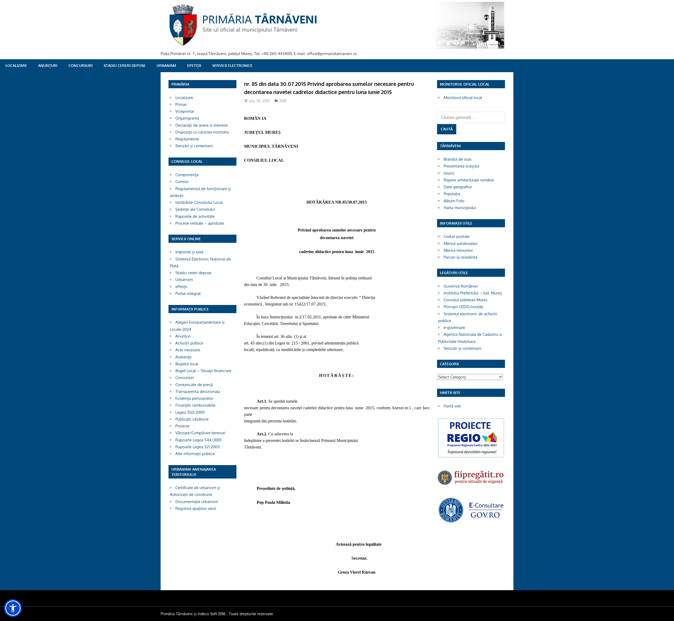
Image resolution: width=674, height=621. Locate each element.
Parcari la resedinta (460, 257)
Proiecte (182, 425)
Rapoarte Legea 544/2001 (198, 439)
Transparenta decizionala (197, 391)
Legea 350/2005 (190, 412)
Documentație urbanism (196, 501)
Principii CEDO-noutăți (463, 306)
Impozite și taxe (189, 251)
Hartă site (452, 405)
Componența (187, 174)
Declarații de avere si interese (201, 125)
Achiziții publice (189, 343)
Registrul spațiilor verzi (195, 508)
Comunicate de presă (194, 384)
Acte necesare (187, 349)
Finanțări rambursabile (195, 405)
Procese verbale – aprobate (199, 223)
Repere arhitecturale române (469, 180)
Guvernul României (461, 286)
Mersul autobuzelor (461, 243)
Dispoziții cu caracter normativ (202, 132)
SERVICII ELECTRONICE (232, 65)
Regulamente (187, 138)
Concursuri (80, 65)
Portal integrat (188, 293)
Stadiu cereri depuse (125, 65)
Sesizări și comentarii (194, 145)
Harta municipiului (460, 207)
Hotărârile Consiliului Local (199, 202)
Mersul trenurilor (458, 250)
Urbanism (166, 65)
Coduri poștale (456, 236)
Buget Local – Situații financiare (203, 370)
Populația (452, 193)
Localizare (16, 65)
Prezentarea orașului (461, 166)
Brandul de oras (458, 159)
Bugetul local (186, 363)
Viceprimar (184, 111)
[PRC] (471, 457)
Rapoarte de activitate (195, 216)
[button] (13, 608)
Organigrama (187, 118)
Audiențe (183, 356)
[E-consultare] (471, 521)
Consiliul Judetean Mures (465, 299)
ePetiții (194, 65)
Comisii (182, 181)
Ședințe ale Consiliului (195, 209)
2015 (283, 100)
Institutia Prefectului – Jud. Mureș (473, 292)
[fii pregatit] (471, 485)
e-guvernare (454, 327)
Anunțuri (47, 65)
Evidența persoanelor (194, 398)
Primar (181, 104)
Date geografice (458, 186)
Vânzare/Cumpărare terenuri (200, 432)
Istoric (449, 173)
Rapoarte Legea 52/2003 (197, 446)
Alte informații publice (195, 453)
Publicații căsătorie (192, 419)
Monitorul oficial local (463, 97)
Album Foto (454, 200)
